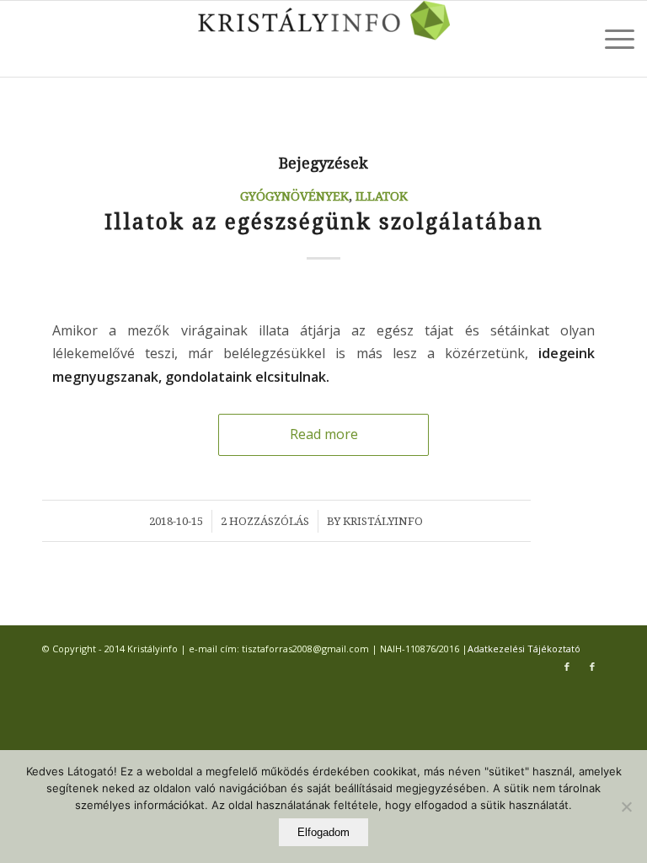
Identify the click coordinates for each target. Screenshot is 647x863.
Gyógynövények (294, 196)
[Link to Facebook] (567, 666)
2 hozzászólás (265, 521)
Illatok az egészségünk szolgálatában (323, 222)
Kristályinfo (383, 521)
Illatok (382, 196)
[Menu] (611, 39)
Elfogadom (323, 832)
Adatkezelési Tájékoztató (524, 648)
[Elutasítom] (626, 806)
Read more (324, 434)
